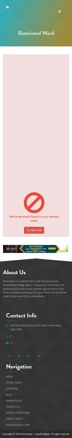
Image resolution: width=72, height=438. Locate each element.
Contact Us (12, 406)
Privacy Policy (14, 419)
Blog (9, 394)
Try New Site (34, 230)
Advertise (12, 388)
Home (9, 376)
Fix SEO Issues (14, 382)
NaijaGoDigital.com (18, 425)
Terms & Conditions (18, 412)
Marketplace (14, 400)
